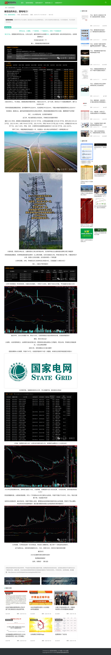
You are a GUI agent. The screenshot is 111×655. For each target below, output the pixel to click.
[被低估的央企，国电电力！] (100, 144)
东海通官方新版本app (37, 634)
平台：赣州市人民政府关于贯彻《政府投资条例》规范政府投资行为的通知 (98, 16)
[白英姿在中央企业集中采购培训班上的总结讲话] (85, 90)
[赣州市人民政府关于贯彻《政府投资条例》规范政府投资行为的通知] (85, 20)
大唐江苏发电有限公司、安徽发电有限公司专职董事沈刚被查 (65, 608)
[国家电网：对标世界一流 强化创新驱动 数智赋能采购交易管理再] (85, 103)
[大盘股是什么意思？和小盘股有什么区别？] (87, 151)
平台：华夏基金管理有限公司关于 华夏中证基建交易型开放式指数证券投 (98, 70)
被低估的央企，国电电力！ (100, 148)
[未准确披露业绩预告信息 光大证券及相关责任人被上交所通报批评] (15, 625)
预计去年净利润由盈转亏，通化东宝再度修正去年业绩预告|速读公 (100, 206)
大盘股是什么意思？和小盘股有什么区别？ (87, 162)
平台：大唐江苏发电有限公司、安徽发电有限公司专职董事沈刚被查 (98, 132)
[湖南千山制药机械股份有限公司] (87, 233)
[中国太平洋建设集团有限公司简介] (87, 188)
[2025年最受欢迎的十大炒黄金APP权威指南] (40, 598)
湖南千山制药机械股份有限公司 (87, 240)
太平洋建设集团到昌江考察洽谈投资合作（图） (100, 175)
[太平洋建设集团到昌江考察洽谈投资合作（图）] (100, 169)
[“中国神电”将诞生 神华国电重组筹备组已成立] (85, 125)
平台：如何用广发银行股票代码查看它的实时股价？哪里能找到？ (98, 45)
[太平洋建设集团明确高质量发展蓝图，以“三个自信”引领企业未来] (100, 189)
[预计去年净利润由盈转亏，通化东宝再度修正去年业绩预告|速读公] (100, 201)
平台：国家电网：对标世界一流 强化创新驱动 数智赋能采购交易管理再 (98, 102)
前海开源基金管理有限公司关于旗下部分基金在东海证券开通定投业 (15, 608)
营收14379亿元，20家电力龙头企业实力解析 (87, 225)
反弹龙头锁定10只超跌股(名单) (87, 182)
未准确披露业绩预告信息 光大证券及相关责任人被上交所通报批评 (15, 635)
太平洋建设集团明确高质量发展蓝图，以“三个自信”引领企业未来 (100, 195)
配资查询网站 (29, 2)
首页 (22, 2)
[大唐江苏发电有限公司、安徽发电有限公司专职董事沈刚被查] (65, 598)
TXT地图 (60, 650)
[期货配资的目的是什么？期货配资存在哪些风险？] (85, 34)
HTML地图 (65, 650)
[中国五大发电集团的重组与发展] (100, 230)
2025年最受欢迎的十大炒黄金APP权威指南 (40, 608)
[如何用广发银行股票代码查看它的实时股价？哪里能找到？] (85, 45)
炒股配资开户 (58, 2)
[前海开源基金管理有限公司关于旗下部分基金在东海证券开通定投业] (15, 598)
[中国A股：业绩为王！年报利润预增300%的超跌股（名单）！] (85, 115)
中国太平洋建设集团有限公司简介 (87, 193)
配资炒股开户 (39, 2)
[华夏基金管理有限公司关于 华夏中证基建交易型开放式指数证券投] (85, 74)
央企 (47, 34)
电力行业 (7, 34)
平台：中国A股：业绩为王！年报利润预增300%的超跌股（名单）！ (98, 113)
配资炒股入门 (49, 2)
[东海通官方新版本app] (40, 625)
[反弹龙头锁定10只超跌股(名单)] (87, 172)
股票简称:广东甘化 (61, 634)
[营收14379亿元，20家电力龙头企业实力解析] (87, 211)
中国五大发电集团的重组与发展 (100, 233)
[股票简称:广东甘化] (65, 625)
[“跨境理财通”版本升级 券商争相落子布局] (85, 57)
